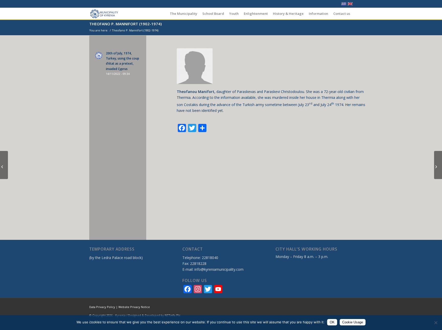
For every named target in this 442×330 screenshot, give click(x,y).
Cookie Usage (352, 322)
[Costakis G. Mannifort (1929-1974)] (4, 165)
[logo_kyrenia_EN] (104, 13)
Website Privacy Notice (134, 307)
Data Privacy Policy (102, 307)
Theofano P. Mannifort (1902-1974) (125, 23)
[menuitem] (183, 13)
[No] (435, 322)
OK (332, 322)
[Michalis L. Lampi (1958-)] (438, 165)
